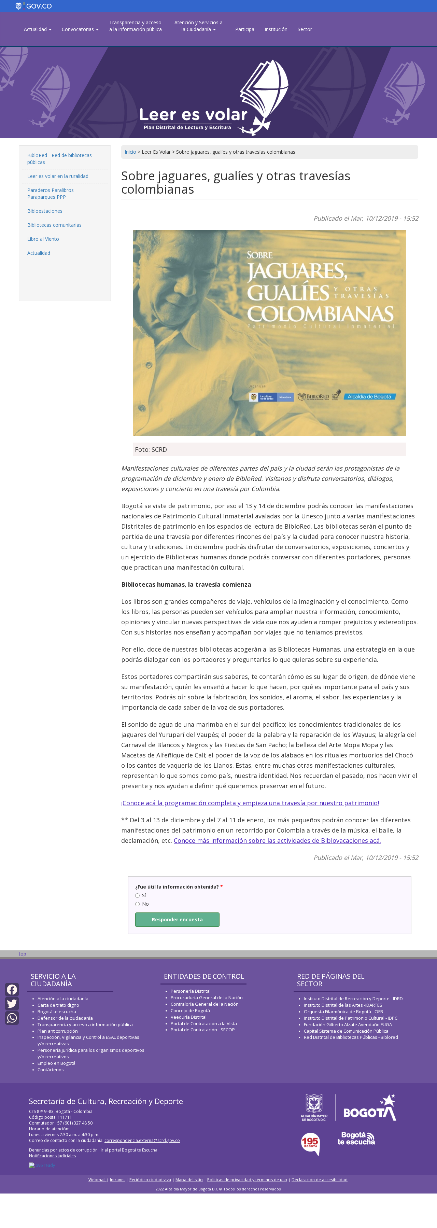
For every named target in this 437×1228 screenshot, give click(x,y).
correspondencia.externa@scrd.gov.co (142, 1140)
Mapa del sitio (189, 1180)
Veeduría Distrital (189, 1017)
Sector (305, 29)
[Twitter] (12, 1003)
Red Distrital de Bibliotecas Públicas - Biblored (351, 1037)
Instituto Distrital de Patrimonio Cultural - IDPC (350, 1018)
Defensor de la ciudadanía (65, 1018)
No (145, 904)
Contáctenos (51, 1069)
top (22, 953)
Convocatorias (78, 29)
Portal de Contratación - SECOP (203, 1030)
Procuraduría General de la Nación (207, 997)
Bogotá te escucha (57, 1011)
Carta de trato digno (58, 1005)
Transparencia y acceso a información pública (85, 1024)
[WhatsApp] (12, 1017)
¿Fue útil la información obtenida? (179, 886)
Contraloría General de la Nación (205, 1004)
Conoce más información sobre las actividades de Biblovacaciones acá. (277, 840)
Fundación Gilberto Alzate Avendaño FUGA (348, 1024)
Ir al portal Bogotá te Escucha (129, 1150)
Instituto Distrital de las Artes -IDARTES (343, 1005)
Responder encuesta (177, 919)
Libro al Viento (43, 239)
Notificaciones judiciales (52, 1156)
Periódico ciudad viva (150, 1180)
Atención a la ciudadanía (63, 998)
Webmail (97, 1180)
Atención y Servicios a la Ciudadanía (198, 25)
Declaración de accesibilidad (320, 1180)
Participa (244, 29)
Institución (276, 29)
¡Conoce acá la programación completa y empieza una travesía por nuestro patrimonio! (250, 803)
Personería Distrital (191, 991)
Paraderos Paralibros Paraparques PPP (50, 193)
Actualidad (36, 29)
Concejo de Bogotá (190, 1010)
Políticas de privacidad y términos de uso (247, 1180)
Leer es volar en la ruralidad (57, 176)
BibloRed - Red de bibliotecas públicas (59, 158)
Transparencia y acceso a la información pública (135, 25)
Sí (144, 895)
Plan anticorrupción (58, 1031)
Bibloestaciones (44, 211)
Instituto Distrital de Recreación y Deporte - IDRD (353, 998)
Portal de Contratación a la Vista (204, 1023)
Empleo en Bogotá (56, 1063)
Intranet (117, 1180)
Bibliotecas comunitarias (54, 225)
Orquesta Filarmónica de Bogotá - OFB (343, 1011)
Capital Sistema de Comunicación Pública (346, 1031)
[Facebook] (12, 989)
